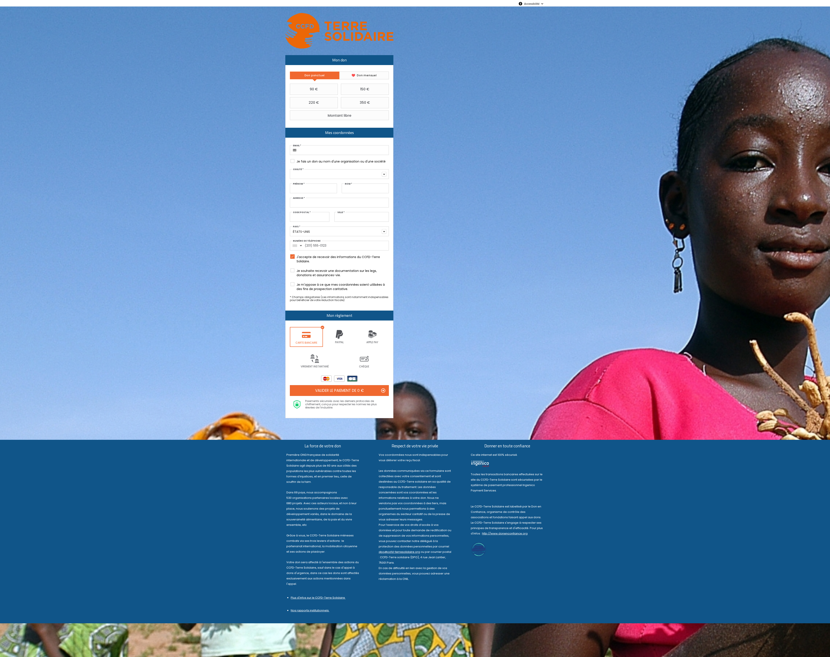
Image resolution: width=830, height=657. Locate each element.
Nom (348, 184)
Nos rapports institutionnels (310, 610)
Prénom (299, 184)
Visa (339, 378)
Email (297, 145)
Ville (341, 212)
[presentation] (314, 75)
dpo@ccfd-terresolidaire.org (399, 552)
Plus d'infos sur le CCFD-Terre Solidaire (318, 598)
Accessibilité (532, 4)
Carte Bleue (352, 378)
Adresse (299, 198)
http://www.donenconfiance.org (505, 533)
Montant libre (339, 115)
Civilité (298, 169)
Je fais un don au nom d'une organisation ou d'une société (341, 161)
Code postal (302, 212)
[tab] (314, 75)
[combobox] (339, 174)
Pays (296, 226)
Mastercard (326, 378)
